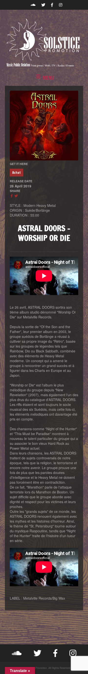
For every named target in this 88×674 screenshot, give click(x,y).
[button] (44, 78)
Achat (16, 172)
